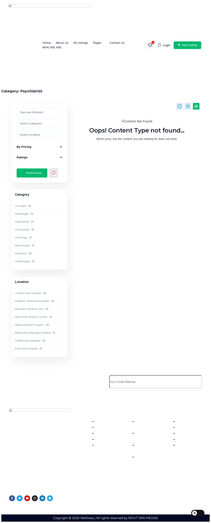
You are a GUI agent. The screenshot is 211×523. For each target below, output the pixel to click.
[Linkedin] (42, 498)
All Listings (80, 42)
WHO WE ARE (52, 47)
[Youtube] (27, 498)
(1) (23, 205)
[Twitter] (20, 498)
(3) (30, 293)
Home (46, 42)
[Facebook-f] (12, 498)
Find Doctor (34, 173)
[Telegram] (50, 498)
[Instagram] (35, 498)
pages (97, 42)
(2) (23, 253)
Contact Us (116, 42)
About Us (62, 42)
